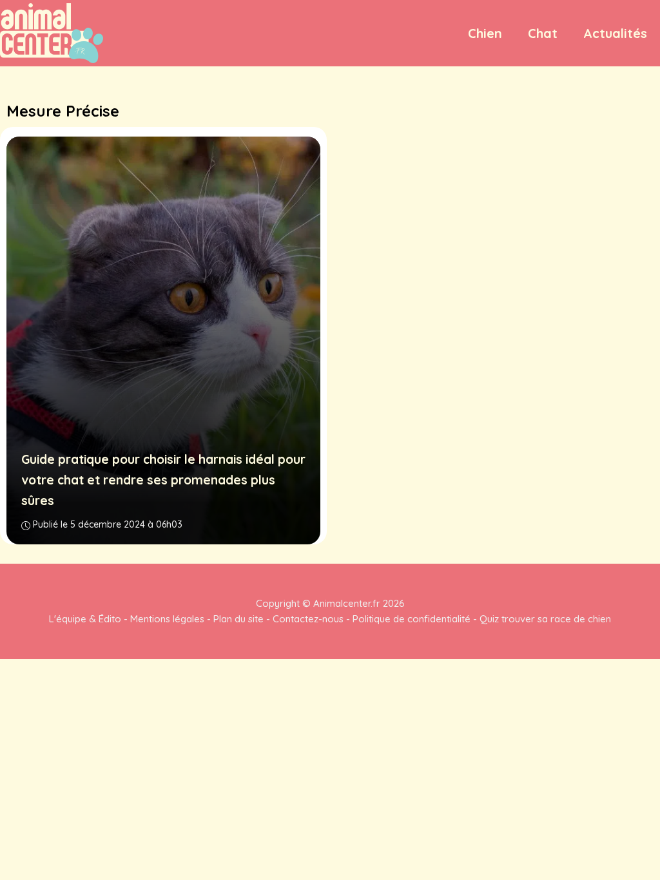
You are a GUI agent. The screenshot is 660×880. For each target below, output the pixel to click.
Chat (543, 33)
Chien (485, 33)
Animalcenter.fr (345, 603)
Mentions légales (167, 619)
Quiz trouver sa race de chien (545, 619)
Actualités (615, 33)
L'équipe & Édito (85, 619)
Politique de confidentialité (412, 619)
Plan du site (238, 619)
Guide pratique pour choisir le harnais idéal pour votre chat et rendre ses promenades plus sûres (163, 480)
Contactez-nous (308, 619)
